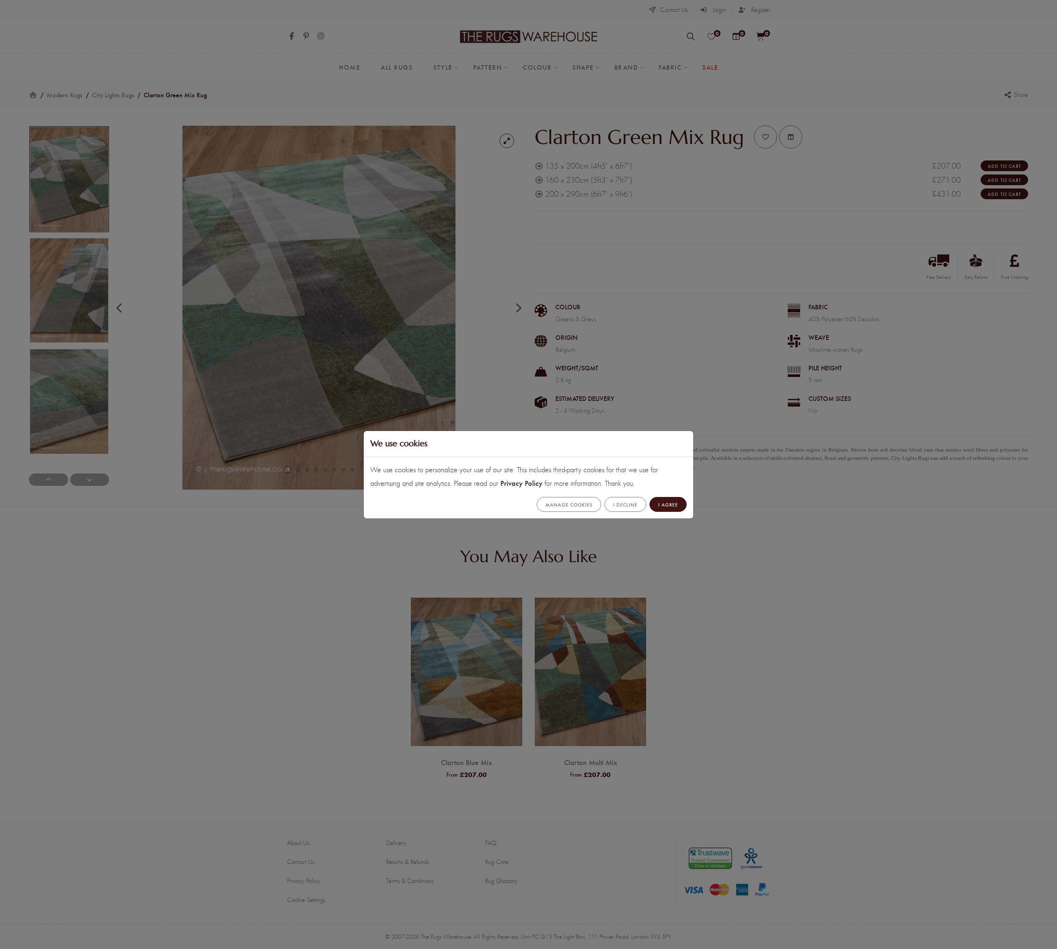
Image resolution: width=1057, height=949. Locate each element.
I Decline (625, 504)
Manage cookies (568, 504)
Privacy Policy (521, 483)
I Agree (668, 504)
